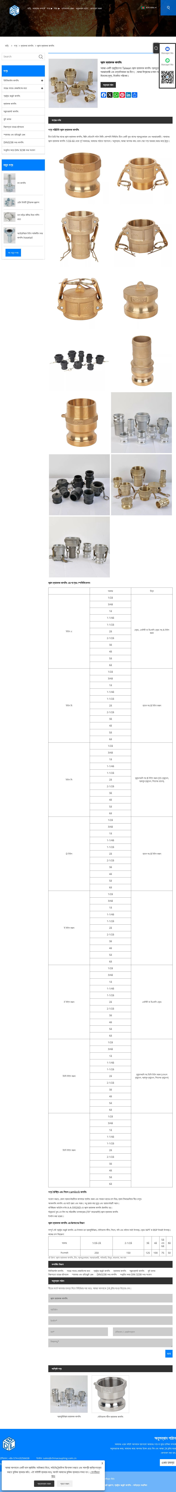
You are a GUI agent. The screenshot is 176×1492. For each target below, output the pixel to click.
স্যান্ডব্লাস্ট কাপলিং (11, 111)
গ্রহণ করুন (64, 1483)
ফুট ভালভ (7, 119)
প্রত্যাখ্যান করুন (44, 1483)
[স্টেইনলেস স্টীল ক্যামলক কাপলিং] (110, 1393)
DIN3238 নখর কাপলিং (14, 142)
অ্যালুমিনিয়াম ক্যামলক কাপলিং (69, 1416)
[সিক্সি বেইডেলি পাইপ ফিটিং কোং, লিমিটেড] (14, 10)
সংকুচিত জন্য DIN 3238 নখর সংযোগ (19, 150)
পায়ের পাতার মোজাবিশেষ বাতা (15, 88)
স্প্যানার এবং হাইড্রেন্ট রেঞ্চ (14, 134)
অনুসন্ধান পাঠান (108, 84)
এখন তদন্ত (168, 1462)
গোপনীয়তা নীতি (108, 1478)
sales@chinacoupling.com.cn (59, 1458)
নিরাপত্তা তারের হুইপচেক (14, 126)
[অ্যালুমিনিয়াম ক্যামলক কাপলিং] (69, 1393)
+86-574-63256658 (18, 1458)
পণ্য (15, 45)
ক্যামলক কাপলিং (27, 45)
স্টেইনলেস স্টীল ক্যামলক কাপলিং (110, 1416)
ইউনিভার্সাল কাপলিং (11, 80)
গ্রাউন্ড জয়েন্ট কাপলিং (12, 95)
